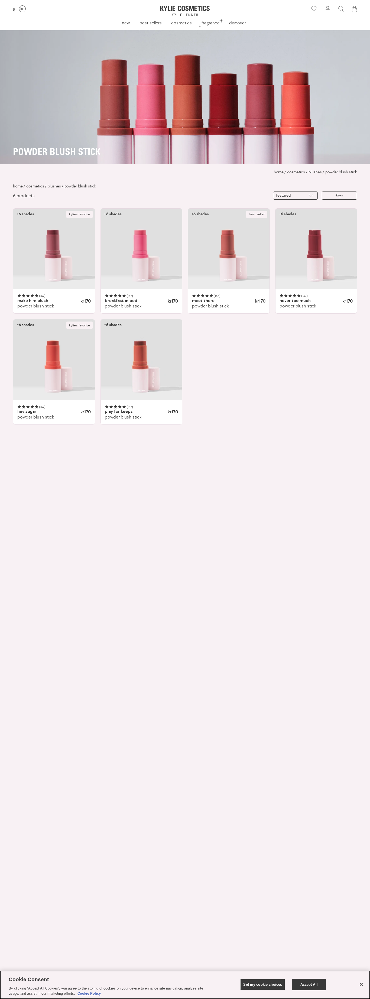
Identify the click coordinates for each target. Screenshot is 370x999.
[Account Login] (327, 9)
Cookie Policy (89, 993)
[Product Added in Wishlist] (313, 8)
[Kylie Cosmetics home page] (185, 11)
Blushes (315, 172)
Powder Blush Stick (341, 172)
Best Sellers (150, 23)
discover (237, 23)
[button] (341, 9)
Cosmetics (181, 23)
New (126, 23)
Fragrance (211, 23)
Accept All (309, 984)
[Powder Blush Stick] (54, 249)
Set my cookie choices (262, 984)
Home (279, 172)
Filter (339, 195)
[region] (185, 985)
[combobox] (295, 196)
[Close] (361, 984)
